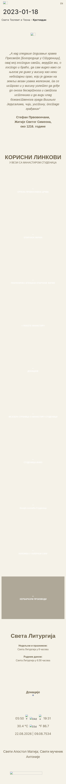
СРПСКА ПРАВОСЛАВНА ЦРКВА (33, 192)
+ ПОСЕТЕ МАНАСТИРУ (33, 326)
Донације (33, 693)
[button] (33, 3)
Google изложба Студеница (33, 508)
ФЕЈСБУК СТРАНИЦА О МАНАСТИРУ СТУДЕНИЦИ (33, 417)
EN (61, 3)
